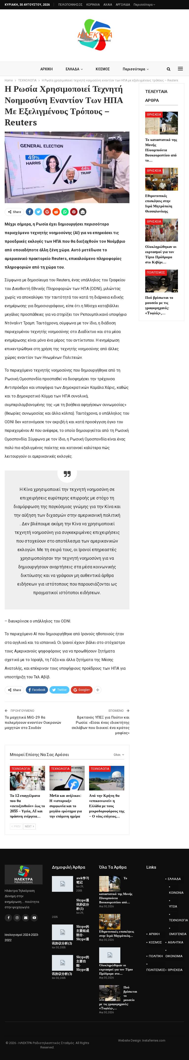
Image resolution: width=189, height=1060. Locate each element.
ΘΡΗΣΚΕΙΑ (154, 114)
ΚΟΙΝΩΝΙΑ (174, 892)
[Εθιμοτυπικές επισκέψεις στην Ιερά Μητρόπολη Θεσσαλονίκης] (161, 179)
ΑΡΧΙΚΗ (46, 69)
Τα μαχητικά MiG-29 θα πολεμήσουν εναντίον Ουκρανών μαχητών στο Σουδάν (33, 722)
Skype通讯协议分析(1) (82, 904)
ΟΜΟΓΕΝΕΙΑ (174, 934)
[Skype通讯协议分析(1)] (62, 906)
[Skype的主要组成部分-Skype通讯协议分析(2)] (62, 932)
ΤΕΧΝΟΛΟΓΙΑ (21, 769)
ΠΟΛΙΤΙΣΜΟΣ (156, 272)
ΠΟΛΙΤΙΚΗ (156, 956)
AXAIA (107, 4)
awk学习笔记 (82, 880)
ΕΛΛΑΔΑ (72, 69)
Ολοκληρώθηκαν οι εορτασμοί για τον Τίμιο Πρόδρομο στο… (116, 969)
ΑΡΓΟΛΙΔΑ (123, 4)
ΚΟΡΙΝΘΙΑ (93, 4)
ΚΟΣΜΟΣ (103, 69)
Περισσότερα (143, 4)
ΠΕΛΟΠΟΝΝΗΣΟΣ (70, 4)
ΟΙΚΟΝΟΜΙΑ (174, 956)
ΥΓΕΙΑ (173, 906)
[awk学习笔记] (62, 884)
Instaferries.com (153, 1040)
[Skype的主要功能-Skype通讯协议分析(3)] (62, 963)
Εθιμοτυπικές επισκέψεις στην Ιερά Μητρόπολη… (116, 933)
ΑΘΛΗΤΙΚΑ (175, 942)
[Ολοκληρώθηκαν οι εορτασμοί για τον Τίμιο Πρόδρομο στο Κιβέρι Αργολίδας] (161, 230)
